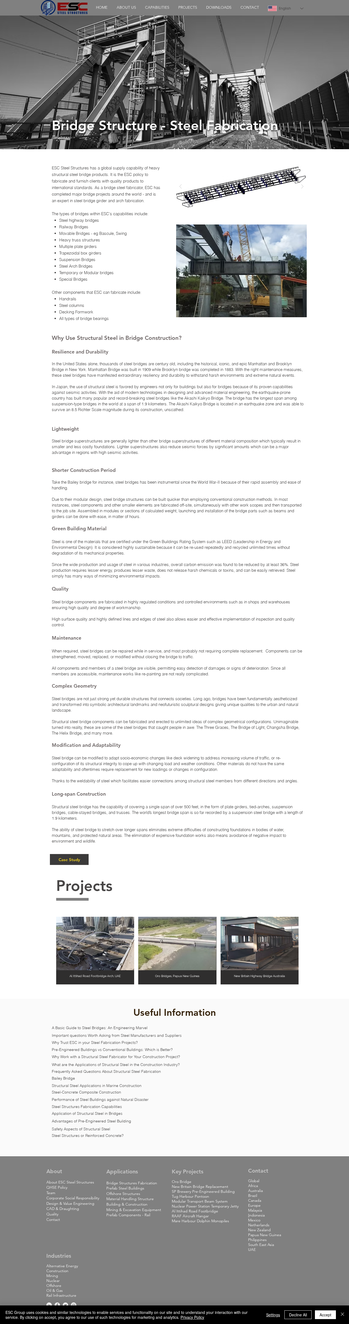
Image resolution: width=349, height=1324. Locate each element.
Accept (325, 1314)
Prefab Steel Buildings (125, 1188)
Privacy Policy (192, 1317)
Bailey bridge (79, 482)
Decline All (298, 1314)
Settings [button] (273, 1314)
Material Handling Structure (130, 1198)
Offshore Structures (123, 1193)
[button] (126, 7)
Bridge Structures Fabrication (131, 1183)
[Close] (342, 1315)
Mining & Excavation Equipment (133, 1209)
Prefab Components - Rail (128, 1214)
